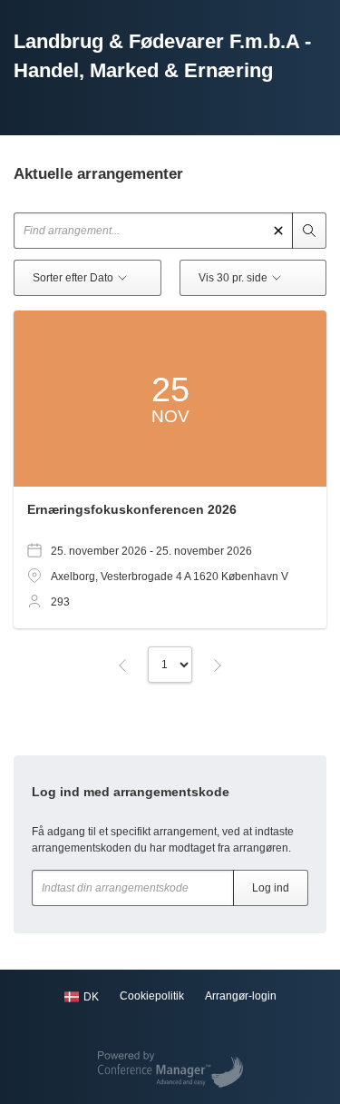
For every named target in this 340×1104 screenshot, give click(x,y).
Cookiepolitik (152, 996)
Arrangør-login (241, 996)
